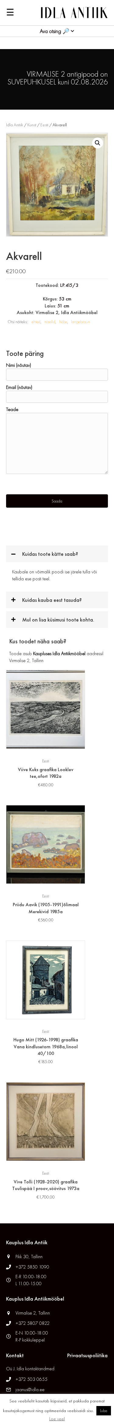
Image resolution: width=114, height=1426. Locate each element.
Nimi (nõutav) (18, 365)
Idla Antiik (14, 125)
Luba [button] (103, 1410)
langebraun (80, 321)
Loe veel (57, 1419)
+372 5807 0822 (33, 1323)
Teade (12, 409)
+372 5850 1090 (33, 1267)
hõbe (63, 321)
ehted (36, 321)
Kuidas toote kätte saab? (50, 553)
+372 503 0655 (31, 1379)
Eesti (44, 125)
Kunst (31, 125)
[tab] (57, 554)
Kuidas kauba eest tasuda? (52, 599)
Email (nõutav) (19, 387)
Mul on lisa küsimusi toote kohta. (58, 619)
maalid (49, 321)
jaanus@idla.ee (30, 1389)
